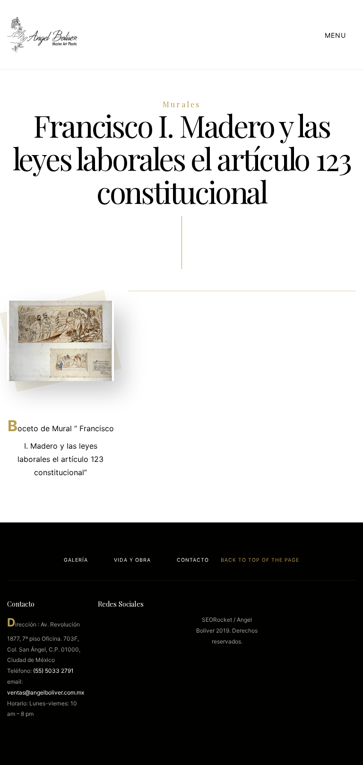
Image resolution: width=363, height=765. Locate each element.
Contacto (193, 560)
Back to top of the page (259, 560)
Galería (76, 560)
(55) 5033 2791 (53, 670)
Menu (336, 35)
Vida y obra (132, 560)
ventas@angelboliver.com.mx (45, 692)
